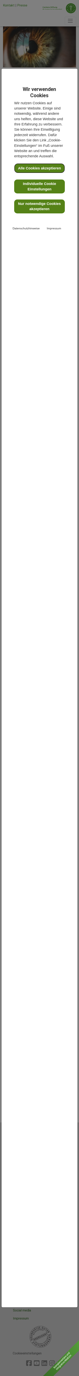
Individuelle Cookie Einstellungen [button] (39, 186)
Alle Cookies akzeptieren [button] (39, 168)
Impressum (54, 228)
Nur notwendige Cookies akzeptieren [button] (39, 206)
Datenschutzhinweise (26, 228)
